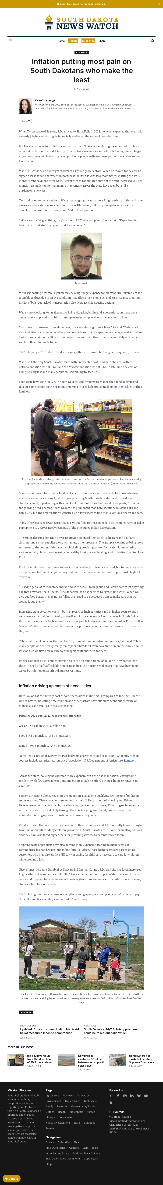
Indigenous (76, 1111)
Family (49, 1106)
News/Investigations (58, 1122)
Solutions (89, 1122)
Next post (90, 1025)
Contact (74, 1147)
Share (102, 40)
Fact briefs (90, 1100)
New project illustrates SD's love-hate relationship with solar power (91, 1060)
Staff (85, 1147)
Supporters (91, 1158)
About (77, 1142)
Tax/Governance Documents (63, 1158)
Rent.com (130, 760)
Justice (91, 1111)
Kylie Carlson (43, 100)
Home (61, 40)
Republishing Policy (57, 1153)
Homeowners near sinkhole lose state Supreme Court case (141, 1059)
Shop (49, 1164)
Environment (53, 1100)
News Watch (66, 1117)
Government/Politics (84, 1106)
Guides (50, 1111)
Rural (77, 1122)
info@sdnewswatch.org (131, 1120)
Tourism (50, 1128)
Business (81, 52)
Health (62, 1111)
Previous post (29, 1025)
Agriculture (52, 1095)
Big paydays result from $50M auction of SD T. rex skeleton (40, 1059)
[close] (159, 3)
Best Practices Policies (86, 1153)
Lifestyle (51, 1117)
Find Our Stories (55, 1147)
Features (62, 1106)
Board (95, 1147)
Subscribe (88, 40)
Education (83, 1095)
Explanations (72, 1100)
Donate (73, 40)
